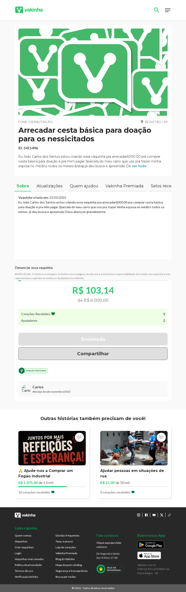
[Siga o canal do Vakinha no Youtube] (154, 515)
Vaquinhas (21, 541)
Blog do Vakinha (65, 559)
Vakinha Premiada (66, 553)
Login (18, 553)
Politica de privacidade (28, 565)
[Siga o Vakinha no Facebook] (146, 515)
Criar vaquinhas (24, 547)
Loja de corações (66, 547)
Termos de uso (24, 571)
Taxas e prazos (64, 541)
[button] (93, 72)
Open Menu (167, 10)
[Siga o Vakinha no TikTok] (169, 515)
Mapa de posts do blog (69, 565)
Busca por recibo (66, 576)
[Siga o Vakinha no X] (162, 515)
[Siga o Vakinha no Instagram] (138, 515)
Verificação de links (26, 576)
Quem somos (23, 535)
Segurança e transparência (72, 571)
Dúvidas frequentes (68, 535)
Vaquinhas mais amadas (29, 559)
